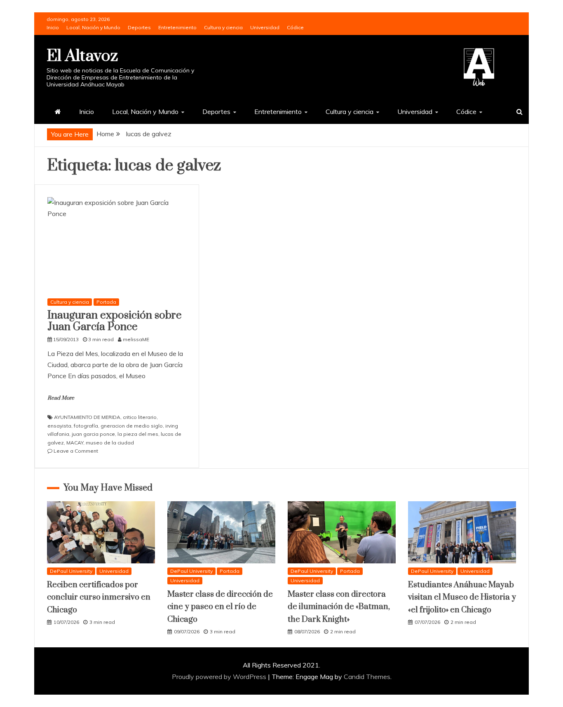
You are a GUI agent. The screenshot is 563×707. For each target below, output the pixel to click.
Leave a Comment (76, 451)
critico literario (140, 417)
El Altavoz (82, 56)
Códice (295, 27)
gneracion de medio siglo (132, 426)
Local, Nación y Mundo (93, 27)
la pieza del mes (137, 434)
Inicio (53, 27)
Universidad (264, 27)
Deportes (139, 27)
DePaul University (71, 571)
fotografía (86, 426)
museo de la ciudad (110, 443)
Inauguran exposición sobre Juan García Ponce (114, 321)
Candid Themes (367, 676)
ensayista (59, 426)
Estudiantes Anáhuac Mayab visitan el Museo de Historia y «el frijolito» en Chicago (462, 597)
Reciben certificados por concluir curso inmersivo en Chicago (98, 597)
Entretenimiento (177, 27)
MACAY (74, 443)
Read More (60, 398)
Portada (106, 302)
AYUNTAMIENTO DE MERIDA (87, 417)
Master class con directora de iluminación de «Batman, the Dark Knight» (339, 607)
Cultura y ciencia (223, 27)
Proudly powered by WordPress (220, 676)
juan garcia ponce (93, 434)
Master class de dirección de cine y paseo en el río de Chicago (220, 607)
